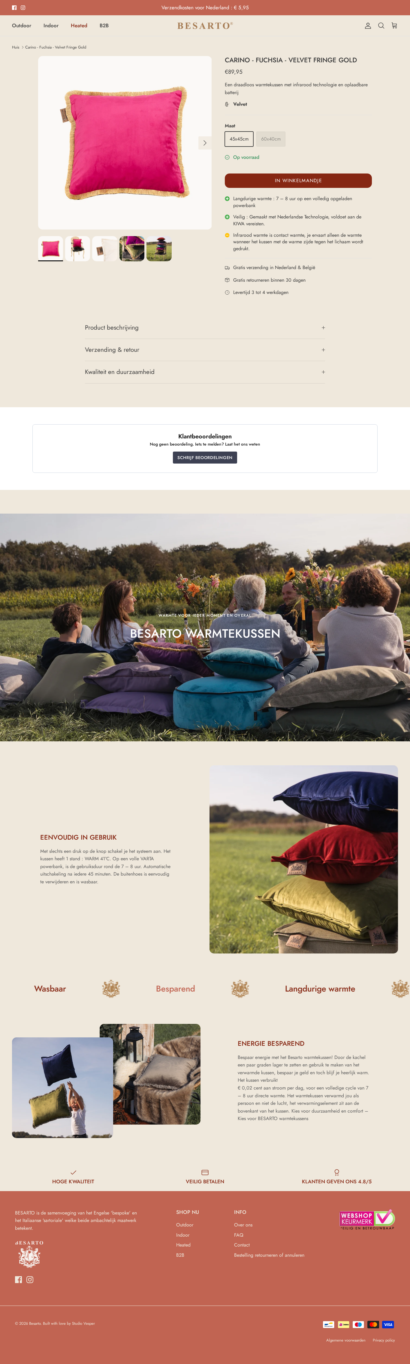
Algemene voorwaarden (346, 1340)
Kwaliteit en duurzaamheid (120, 371)
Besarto (35, 1323)
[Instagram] (23, 7)
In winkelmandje (298, 180)
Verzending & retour (112, 349)
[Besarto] (205, 25)
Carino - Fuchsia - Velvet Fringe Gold (55, 47)
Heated (79, 25)
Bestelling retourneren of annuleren (269, 1255)
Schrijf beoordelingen (205, 458)
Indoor (51, 25)
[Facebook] (14, 7)
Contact (242, 1244)
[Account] (367, 25)
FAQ (238, 1235)
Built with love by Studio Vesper (69, 1323)
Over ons (243, 1224)
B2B (104, 25)
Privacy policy (384, 1340)
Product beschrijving (112, 327)
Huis (15, 47)
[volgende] (205, 143)
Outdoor (21, 25)
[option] (125, 143)
